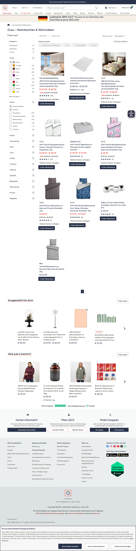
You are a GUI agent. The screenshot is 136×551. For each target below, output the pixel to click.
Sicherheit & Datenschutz (40, 468)
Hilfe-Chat (11, 446)
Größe (12, 158)
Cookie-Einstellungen (122, 546)
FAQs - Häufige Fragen (40, 472)
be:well (48, 13)
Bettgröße (14, 181)
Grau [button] (67, 45)
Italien (73, 502)
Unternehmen (86, 446)
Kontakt (10, 450)
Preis (12, 147)
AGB (37, 513)
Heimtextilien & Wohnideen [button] (50, 45)
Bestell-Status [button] (78, 430)
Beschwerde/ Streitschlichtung (42, 479)
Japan (78, 502)
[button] (109, 8)
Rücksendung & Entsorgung (41, 464)
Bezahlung (35, 461)
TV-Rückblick (37, 8)
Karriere (84, 467)
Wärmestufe (14, 187)
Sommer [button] (94, 45)
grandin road (41, 522)
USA (57, 502)
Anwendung (14, 141)
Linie (11, 153)
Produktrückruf (12, 468)
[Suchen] (96, 8)
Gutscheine (61, 454)
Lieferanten (11, 464)
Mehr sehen (122, 301)
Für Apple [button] (99, 430)
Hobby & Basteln (111, 13)
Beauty (82, 13)
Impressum (95, 513)
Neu (16, 13)
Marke (12, 135)
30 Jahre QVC (25, 13)
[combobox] (70, 8)
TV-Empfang (86, 474)
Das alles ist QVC (87, 450)
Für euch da (61, 464)
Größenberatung (37, 454)
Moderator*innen (87, 470)
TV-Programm (62, 450)
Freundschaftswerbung (65, 457)
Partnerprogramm (63, 461)
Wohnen (100, 13)
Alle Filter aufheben (121, 41)
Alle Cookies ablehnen (96, 546)
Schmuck (91, 13)
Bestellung (36, 446)
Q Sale (68, 13)
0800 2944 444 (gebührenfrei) (18, 454)
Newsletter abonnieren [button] (27, 430)
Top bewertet (58, 13)
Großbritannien (65, 502)
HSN (8, 522)
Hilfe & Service (37, 475)
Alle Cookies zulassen (70, 546)
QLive (9, 457)
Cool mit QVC (38, 13)
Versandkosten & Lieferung (41, 457)
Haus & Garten (125, 13)
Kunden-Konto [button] (58, 430)
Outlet (84, 481)
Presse (9, 461)
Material (13, 170)
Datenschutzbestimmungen (53, 513)
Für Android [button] (119, 430)
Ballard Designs (16, 522)
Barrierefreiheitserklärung (90, 457)
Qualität (13, 175)
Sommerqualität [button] (80, 45)
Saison (12, 102)
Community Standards (76, 513)
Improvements (51, 522)
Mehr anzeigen (14, 96)
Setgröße (13, 198)
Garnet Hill (33, 522)
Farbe (12, 58)
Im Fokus (13, 164)
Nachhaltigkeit (86, 454)
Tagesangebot (7, 13)
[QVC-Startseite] (9, 25)
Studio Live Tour (87, 478)
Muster (12, 193)
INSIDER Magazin (63, 446)
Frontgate (25, 522)
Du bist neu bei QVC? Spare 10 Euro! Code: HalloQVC (67, 2)
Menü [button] (14, 8)
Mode (75, 13)
